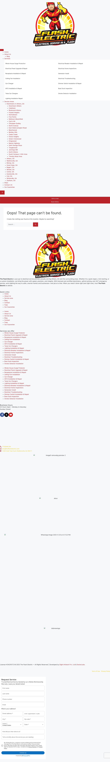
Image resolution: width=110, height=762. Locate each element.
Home (6, 52)
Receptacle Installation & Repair (15, 337)
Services (7, 58)
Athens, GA (10, 158)
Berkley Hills (13, 132)
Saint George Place (15, 145)
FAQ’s (6, 183)
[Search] (35, 224)
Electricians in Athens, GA (15, 104)
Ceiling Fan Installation (12, 339)
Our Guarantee (9, 187)
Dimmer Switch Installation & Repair (16, 359)
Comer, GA (10, 172)
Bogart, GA (10, 167)
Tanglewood (13, 148)
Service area (8, 298)
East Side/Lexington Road (18, 128)
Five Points (12, 117)
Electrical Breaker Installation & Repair (17, 350)
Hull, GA (9, 176)
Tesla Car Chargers (11, 346)
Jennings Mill (13, 150)
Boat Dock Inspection (11, 361)
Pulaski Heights (14, 112)
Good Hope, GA (12, 165)
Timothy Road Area (15, 156)
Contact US (8, 185)
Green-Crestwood (15, 139)
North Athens (13, 152)
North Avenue (13, 126)
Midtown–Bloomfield (16, 119)
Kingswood (12, 141)
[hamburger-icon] (2, 50)
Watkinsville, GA (12, 161)
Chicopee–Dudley (15, 123)
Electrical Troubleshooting (13, 357)
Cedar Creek (13, 134)
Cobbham (12, 108)
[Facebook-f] (2, 415)
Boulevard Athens (15, 110)
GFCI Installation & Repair (13, 344)
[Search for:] (20, 224)
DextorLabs (81, 664)
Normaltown (13, 115)
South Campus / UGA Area (18, 154)
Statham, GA (11, 180)
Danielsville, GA (12, 174)
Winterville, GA (12, 178)
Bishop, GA (10, 163)
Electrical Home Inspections (13, 352)
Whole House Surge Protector (14, 333)
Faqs (6, 305)
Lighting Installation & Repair (14, 348)
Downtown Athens (15, 106)
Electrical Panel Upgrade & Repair (16, 335)
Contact (7, 302)
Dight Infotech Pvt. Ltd (67, 664)
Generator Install (10, 355)
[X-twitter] (6, 415)
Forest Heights (14, 136)
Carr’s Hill (12, 121)
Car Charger (8, 342)
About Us (7, 54)
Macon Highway (14, 143)
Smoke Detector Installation (13, 363)
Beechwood (13, 130)
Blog (8, 56)
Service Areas (9, 101)
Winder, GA (10, 169)
